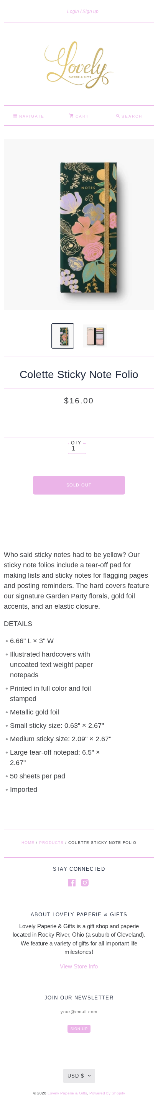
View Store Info (79, 966)
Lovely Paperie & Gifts (67, 1093)
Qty (76, 442)
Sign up (90, 11)
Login (73, 11)
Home (28, 842)
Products (51, 842)
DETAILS (18, 623)
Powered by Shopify (107, 1093)
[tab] (79, 624)
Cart (81, 116)
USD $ (75, 1076)
